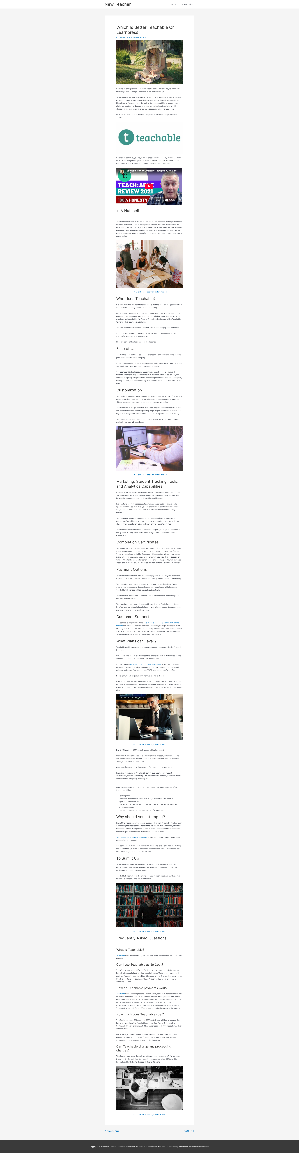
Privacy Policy (187, 4)
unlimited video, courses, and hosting (145, 664)
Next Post (189, 1131)
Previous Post (112, 1131)
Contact (174, 4)
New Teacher (118, 4)
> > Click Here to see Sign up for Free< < (149, 292)
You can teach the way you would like (131, 837)
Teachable (120, 955)
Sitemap (121, 1147)
